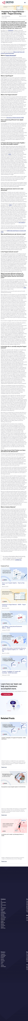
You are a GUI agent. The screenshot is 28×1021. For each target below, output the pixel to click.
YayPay (2, 965)
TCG (2, 963)
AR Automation (3, 907)
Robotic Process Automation (3, 916)
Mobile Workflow (3, 924)
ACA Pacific (3, 966)
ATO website (22, 222)
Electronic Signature (3, 919)
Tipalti (2, 962)
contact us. (18, 559)
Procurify (3, 960)
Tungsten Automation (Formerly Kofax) (3, 955)
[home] (7, 2)
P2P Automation (3, 904)
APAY (9, 154)
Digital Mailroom (3, 922)
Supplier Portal (2, 910)
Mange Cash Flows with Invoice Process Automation (12, 52)
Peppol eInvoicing (10, 55)
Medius (2, 959)
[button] (25, 2)
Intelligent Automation (3, 912)
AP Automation (3, 902)
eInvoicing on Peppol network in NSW (15, 117)
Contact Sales (7, 694)
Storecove (10, 30)
